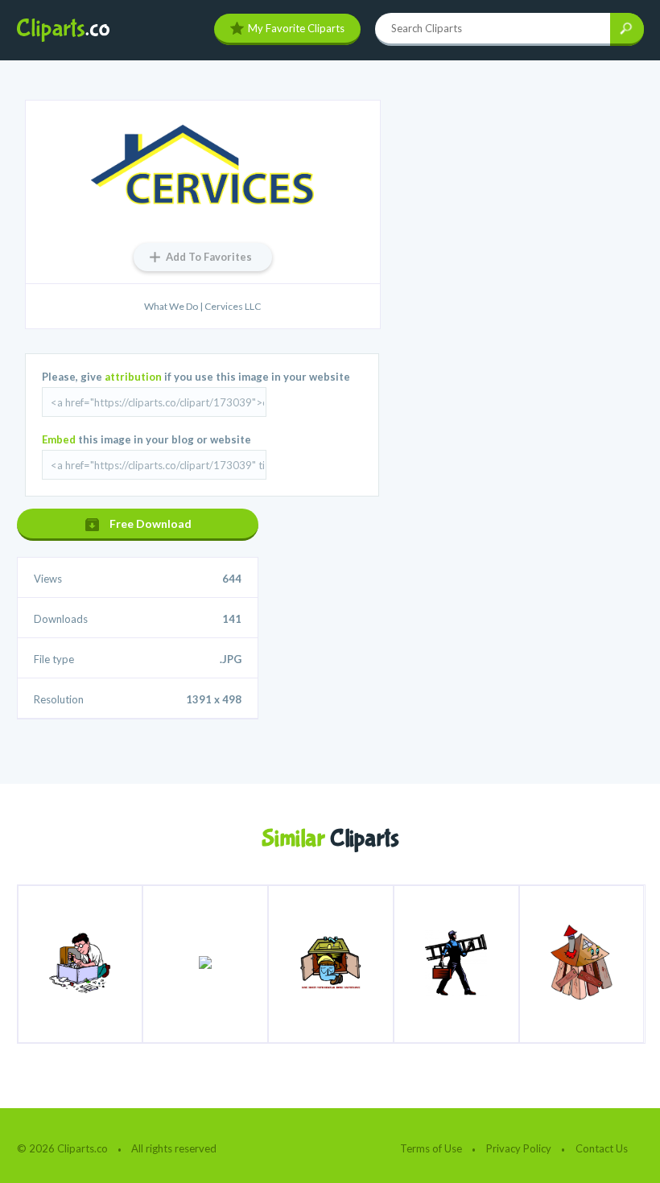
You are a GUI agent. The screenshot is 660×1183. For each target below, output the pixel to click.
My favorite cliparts (296, 28)
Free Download (150, 523)
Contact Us (601, 1148)
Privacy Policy (518, 1148)
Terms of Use (431, 1148)
